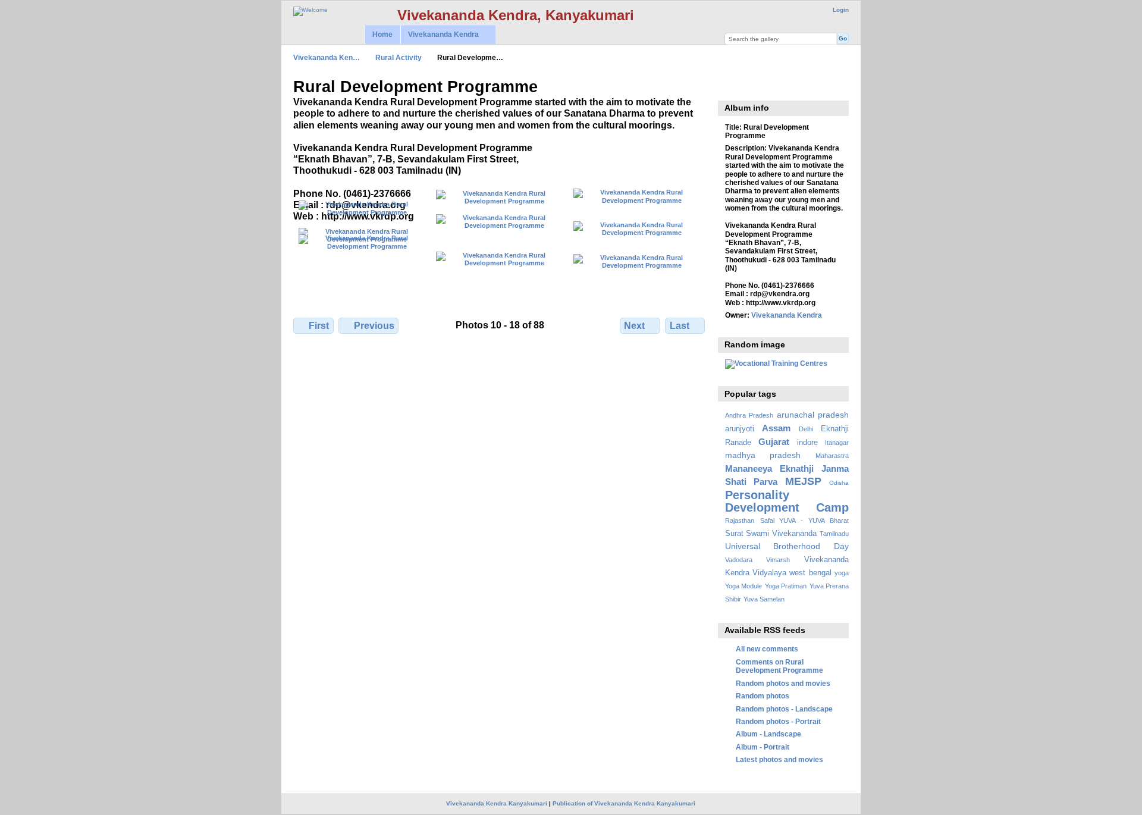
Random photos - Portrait (778, 721)
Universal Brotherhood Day (787, 546)
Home (382, 34)
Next (634, 326)
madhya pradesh (763, 455)
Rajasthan (739, 520)
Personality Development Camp (787, 501)
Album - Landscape (768, 734)
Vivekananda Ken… (326, 57)
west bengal (810, 573)
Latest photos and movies (779, 759)
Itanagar (837, 442)
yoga (841, 572)
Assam (776, 428)
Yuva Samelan (764, 599)
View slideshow (731, 85)
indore (807, 442)
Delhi (806, 428)
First (319, 326)
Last (679, 326)
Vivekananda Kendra (439, 34)
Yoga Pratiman (786, 586)
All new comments (767, 649)
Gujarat (773, 442)
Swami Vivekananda (781, 533)
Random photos (762, 696)
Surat (734, 533)
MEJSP (803, 481)
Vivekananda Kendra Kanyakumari (496, 803)
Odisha (839, 482)
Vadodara (738, 559)
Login (841, 10)
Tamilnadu (834, 533)
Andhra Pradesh (749, 415)
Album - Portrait (762, 747)
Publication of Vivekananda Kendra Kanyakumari (624, 803)
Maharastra (832, 455)
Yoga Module (743, 586)
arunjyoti (739, 429)
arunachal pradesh (813, 414)
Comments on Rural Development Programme (779, 666)
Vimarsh (778, 559)
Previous (374, 326)
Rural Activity (398, 57)
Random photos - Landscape (784, 709)
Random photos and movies (783, 683)
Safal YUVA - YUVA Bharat (804, 520)
